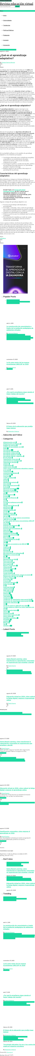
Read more (3, 753)
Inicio (4, 15)
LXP (13, 336)
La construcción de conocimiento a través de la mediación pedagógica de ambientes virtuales (20, 328)
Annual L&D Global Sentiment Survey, (14, 190)
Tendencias (6, 25)
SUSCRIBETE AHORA (6, 1)
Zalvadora (13, 49)
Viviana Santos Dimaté (8, 62)
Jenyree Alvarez (13, 333)
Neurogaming (13, 636)
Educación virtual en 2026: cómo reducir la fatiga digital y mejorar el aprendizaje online (21, 698)
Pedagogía (6, 35)
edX (8, 1038)
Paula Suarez (12, 367)
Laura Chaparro (12, 397)
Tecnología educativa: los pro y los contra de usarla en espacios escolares (19, 1045)
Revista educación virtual (16, 3)
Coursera (16, 398)
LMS (8, 335)
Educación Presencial (22, 1002)
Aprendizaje (10, 300)
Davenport (10, 1052)
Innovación (6, 45)
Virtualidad (16, 303)
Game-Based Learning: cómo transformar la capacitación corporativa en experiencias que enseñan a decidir (20, 660)
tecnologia (13, 1040)
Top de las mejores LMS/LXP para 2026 (17, 937)
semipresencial (21, 403)
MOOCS (12, 1038)
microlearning (16, 672)
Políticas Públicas (8, 30)
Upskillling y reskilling (18, 339)
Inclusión (6, 40)
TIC (27, 403)
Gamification (18, 633)
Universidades (7, 20)
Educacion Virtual (5, 49)
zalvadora (3, 238)
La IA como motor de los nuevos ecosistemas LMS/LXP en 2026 (18, 363)
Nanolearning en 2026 (19, 673)
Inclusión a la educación (14, 1003)
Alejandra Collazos (13, 431)
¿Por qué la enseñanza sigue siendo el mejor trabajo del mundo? (20, 393)
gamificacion (10, 633)
